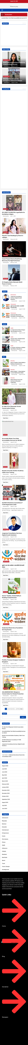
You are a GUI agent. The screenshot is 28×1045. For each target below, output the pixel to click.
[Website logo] (14, 874)
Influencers (4, 848)
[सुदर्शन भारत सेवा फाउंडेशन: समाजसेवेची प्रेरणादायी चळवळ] (14, 555)
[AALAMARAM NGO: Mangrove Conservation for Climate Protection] (14, 682)
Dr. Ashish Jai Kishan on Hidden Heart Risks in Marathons (6, 348)
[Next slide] (25, 23)
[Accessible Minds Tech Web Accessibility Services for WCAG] (14, 429)
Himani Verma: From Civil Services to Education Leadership (6, 380)
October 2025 (5, 796)
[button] (2, 10)
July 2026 (4, 768)
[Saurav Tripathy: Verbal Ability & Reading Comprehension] (14, 586)
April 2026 (4, 778)
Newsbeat (4, 854)
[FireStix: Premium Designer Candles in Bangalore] (14, 650)
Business (5, 402)
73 (17, 709)
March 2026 (5, 781)
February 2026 (5, 784)
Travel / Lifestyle (6, 866)
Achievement (13, 294)
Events (3, 836)
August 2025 (5, 802)
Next (21, 709)
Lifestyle (4, 851)
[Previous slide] (23, 23)
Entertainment (5, 829)
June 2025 (4, 808)
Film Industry (5, 839)
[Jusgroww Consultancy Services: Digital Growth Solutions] (14, 523)
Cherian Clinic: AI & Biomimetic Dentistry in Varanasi (6, 339)
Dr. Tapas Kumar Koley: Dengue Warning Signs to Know (6, 330)
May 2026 (4, 775)
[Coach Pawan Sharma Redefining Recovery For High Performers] (14, 249)
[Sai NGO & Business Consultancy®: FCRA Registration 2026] (14, 493)
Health (12, 328)
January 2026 (5, 787)
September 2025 (6, 799)
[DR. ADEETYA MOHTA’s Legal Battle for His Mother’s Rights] (14, 203)
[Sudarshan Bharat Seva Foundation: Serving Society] (14, 618)
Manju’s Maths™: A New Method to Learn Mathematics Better (6, 372)
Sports (3, 860)
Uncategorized (5, 869)
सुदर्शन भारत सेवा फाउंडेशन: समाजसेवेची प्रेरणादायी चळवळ (6, 306)
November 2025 (6, 793)
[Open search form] (25, 10)
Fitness (3, 842)
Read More (6, 418)
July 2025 (4, 805)
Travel (3, 863)
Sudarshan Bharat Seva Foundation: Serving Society (6, 315)
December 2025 (6, 790)
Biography (5, 209)
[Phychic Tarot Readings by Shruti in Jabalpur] (14, 226)
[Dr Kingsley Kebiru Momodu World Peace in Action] (14, 272)
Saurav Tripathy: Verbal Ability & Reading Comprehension (6, 363)
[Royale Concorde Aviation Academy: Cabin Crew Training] (14, 461)
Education (13, 360)
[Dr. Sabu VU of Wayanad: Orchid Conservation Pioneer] (14, 396)
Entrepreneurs (6, 60)
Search (4, 713)
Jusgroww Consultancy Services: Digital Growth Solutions (6, 297)
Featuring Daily (7, 66)
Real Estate (4, 857)
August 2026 (5, 765)
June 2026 (4, 771)
